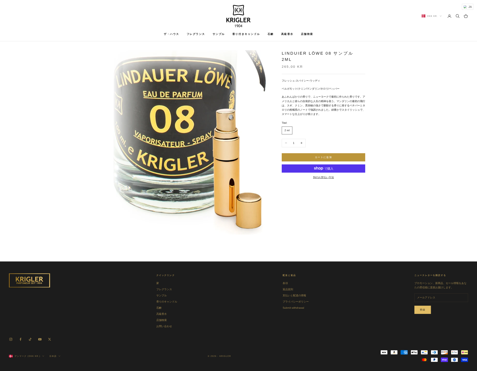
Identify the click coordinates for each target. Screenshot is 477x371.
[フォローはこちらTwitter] (49, 339)
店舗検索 (307, 33)
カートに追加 (323, 157)
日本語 (53, 356)
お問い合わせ (164, 326)
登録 (423, 309)
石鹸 (271, 33)
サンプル (219, 33)
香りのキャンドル (166, 301)
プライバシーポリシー (296, 301)
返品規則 (288, 289)
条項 (285, 283)
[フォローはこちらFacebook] (20, 339)
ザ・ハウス (171, 33)
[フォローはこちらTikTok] (30, 339)
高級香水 (287, 33)
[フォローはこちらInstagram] (11, 339)
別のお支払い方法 (323, 177)
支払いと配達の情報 (294, 295)
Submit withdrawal (293, 307)
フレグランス (196, 33)
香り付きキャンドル (246, 33)
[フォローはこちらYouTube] (40, 339)
